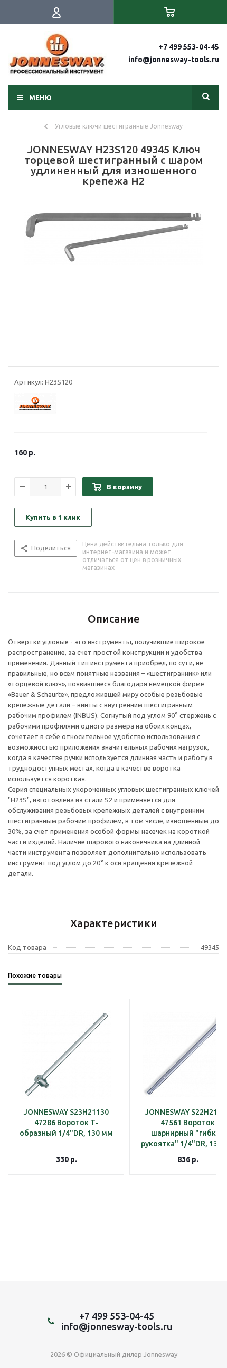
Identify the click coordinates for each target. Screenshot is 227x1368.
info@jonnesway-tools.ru (173, 59)
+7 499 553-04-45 (188, 47)
